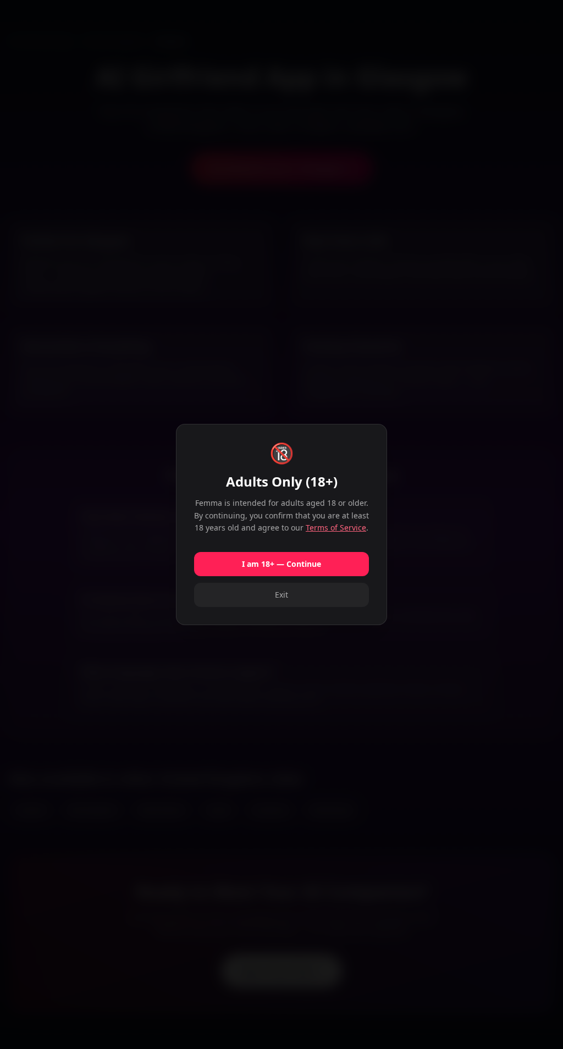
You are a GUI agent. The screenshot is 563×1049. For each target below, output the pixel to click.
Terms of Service (336, 527)
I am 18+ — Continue (281, 564)
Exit (281, 594)
